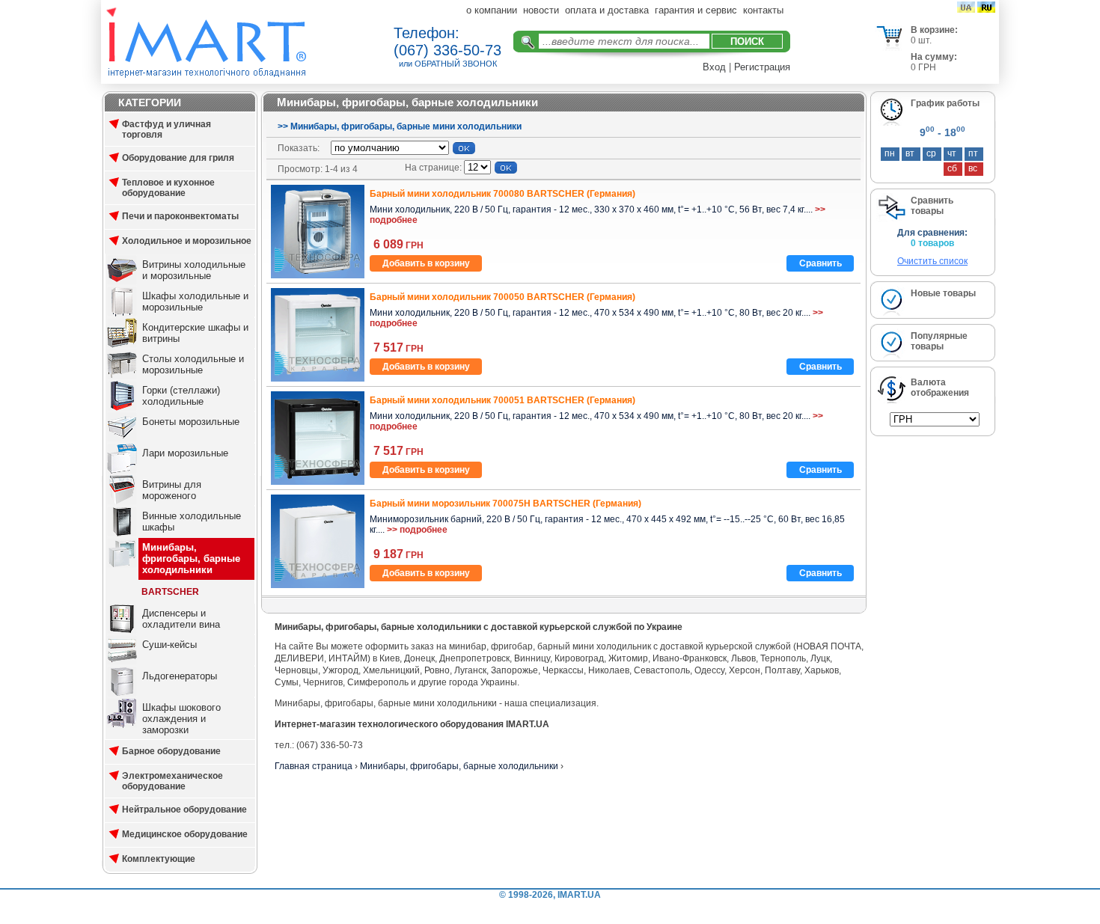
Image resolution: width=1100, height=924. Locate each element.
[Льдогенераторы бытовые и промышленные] (122, 693)
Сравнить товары (932, 205)
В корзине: (934, 30)
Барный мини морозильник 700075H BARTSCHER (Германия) (505, 503)
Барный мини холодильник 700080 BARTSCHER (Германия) (502, 194)
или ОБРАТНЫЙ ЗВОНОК (448, 63)
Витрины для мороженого (171, 490)
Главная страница (313, 766)
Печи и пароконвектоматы (180, 216)
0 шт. (921, 40)
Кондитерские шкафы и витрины (195, 333)
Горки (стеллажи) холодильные (181, 396)
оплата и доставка (607, 10)
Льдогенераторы (179, 676)
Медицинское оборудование (185, 834)
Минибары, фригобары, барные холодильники (191, 558)
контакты (763, 10)
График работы (945, 103)
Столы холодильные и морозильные (193, 364)
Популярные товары (939, 341)
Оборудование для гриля (178, 158)
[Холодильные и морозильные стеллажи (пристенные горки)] (122, 408)
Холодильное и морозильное (186, 241)
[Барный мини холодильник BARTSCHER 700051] (317, 482)
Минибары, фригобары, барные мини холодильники (406, 126)
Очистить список (932, 261)
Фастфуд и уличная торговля (166, 129)
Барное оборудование (171, 751)
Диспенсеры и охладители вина (181, 619)
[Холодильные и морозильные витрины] (122, 282)
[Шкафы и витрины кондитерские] (122, 345)
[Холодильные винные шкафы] (122, 533)
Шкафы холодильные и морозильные (195, 301)
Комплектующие (158, 859)
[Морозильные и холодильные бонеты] (122, 439)
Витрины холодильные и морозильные (193, 270)
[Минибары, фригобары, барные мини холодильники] (122, 565)
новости (541, 10)
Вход (714, 67)
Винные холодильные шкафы (191, 521)
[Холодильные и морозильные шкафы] (122, 313)
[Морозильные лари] (122, 470)
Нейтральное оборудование (184, 809)
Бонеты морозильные (190, 421)
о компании (491, 10)
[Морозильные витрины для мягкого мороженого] (122, 502)
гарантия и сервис (696, 10)
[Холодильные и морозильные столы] (122, 376)
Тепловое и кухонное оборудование (168, 187)
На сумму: (934, 57)
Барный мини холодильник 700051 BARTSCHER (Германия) (502, 400)
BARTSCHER (170, 592)
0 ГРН (923, 67)
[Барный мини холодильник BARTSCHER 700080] (317, 275)
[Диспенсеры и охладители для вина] (122, 630)
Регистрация (762, 67)
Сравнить (820, 263)
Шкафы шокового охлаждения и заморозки (181, 718)
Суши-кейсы (169, 644)
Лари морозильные (185, 453)
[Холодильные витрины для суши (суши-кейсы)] (122, 662)
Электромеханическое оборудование (172, 781)
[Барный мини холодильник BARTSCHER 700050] (317, 378)
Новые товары (943, 293)
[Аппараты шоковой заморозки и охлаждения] (122, 725)
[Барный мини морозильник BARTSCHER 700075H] (317, 585)
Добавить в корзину (426, 263)
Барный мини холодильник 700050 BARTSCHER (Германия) (502, 297)
